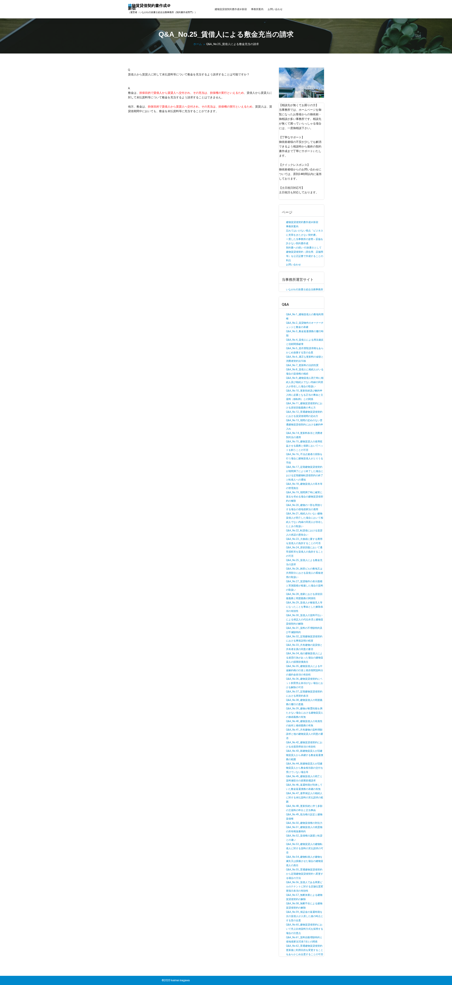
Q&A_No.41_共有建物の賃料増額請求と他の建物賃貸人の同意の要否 (304, 734)
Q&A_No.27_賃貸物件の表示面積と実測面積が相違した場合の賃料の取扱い (304, 585)
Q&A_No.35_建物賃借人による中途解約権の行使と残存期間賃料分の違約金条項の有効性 (304, 670)
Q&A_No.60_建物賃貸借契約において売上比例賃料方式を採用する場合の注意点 (304, 928)
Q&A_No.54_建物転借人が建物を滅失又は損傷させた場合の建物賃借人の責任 (304, 861)
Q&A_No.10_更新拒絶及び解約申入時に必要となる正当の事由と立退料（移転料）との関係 (304, 394)
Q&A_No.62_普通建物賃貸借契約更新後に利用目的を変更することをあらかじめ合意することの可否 (304, 950)
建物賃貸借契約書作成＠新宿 (231, 9)
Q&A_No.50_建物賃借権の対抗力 (304, 822)
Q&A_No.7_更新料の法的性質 (302, 365)
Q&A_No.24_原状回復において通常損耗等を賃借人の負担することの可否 (304, 551)
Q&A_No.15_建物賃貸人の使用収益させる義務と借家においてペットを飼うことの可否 (304, 445)
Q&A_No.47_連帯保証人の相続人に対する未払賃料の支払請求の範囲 (304, 797)
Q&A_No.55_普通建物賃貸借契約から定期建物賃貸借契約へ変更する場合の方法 (304, 873)
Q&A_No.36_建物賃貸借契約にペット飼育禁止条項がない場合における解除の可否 (304, 683)
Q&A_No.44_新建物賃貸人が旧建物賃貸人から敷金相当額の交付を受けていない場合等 (304, 767)
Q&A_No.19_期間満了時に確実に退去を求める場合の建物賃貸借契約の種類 (304, 496)
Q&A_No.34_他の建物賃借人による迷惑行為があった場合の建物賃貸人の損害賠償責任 (304, 657)
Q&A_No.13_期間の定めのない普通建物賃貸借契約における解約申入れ (304, 424)
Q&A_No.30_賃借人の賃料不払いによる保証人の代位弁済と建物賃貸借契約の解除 (304, 619)
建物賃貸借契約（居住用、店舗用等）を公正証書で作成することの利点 (304, 256)
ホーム (197, 44)
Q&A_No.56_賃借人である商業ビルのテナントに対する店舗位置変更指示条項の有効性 (304, 886)
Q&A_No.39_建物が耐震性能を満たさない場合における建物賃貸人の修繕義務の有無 (304, 712)
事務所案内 (257, 9)
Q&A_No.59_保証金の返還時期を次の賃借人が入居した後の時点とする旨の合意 (304, 916)
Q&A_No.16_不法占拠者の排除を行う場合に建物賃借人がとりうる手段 (304, 458)
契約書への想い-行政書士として (304, 247)
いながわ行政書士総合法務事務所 (304, 289)
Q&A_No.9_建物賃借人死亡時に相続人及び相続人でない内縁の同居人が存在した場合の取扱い (304, 382)
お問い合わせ (275, 9)
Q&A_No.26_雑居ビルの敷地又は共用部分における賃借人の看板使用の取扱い (304, 572)
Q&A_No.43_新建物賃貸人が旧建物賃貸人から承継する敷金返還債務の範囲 (304, 755)
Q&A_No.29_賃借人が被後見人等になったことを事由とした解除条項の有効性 (304, 606)
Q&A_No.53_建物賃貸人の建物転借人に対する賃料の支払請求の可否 (304, 848)
